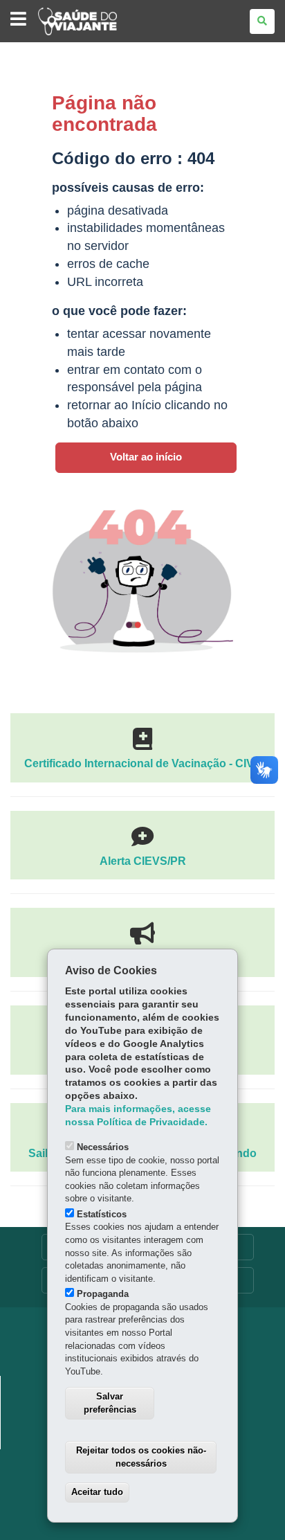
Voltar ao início (146, 457)
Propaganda (103, 1294)
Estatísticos (102, 1214)
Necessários (103, 1147)
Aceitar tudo (97, 1492)
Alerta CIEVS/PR (143, 860)
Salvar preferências (110, 1403)
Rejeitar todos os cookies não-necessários (141, 1457)
